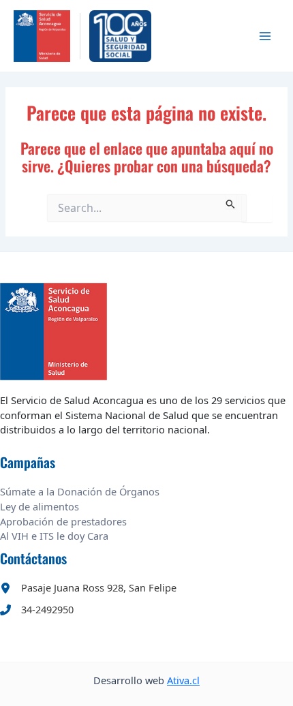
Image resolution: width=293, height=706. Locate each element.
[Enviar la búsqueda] (231, 201)
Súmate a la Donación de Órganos (79, 491)
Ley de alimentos (39, 506)
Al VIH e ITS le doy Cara (54, 535)
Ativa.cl (183, 680)
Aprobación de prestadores (63, 521)
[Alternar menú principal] (265, 36)
